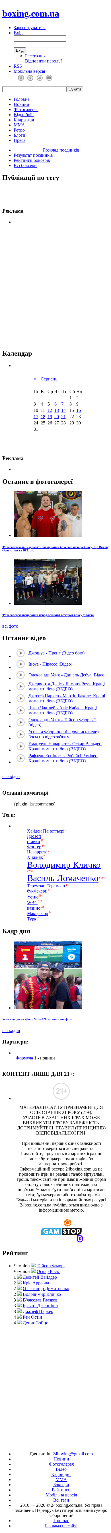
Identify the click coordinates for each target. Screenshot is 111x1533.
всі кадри (11, 1030)
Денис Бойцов (37, 1322)
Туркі (32, 918)
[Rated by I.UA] (42, 1444)
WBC (32, 902)
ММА (19, 124)
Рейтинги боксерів (32, 160)
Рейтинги (61, 1489)
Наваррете (37, 852)
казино (33, 908)
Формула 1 (26, 1057)
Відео (61, 1469)
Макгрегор (37, 913)
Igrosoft (34, 836)
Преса (19, 140)
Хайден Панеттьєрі (45, 831)
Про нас (61, 1520)
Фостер (34, 846)
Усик (32, 897)
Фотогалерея (26, 109)
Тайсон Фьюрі (51, 1265)
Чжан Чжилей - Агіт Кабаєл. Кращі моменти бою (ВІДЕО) (62, 710)
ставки (33, 841)
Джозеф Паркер (38, 1311)
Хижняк (35, 857)
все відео (11, 776)
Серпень (49, 378)
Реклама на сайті (61, 1525)
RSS (18, 66)
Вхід (18, 32)
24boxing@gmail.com (73, 1453)
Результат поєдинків (33, 155)
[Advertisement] (55, 1385)
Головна (22, 99)
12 (50, 410)
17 (36, 416)
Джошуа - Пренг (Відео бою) (56, 652)
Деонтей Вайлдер (40, 1277)
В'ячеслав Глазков (40, 1300)
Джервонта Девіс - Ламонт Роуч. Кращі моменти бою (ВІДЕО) (66, 686)
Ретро (19, 130)
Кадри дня (24, 119)
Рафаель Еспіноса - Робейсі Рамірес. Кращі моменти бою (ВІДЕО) (63, 758)
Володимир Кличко (64, 865)
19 (50, 416)
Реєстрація (35, 55)
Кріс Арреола (36, 1282)
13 (56, 410)
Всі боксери (25, 165)
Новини (21, 104)
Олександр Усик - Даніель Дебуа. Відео (66, 674)
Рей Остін (32, 1317)
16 (78, 410)
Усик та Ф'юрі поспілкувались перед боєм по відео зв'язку (63, 734)
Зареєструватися (30, 27)
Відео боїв (24, 114)
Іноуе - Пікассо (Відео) (50, 664)
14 (63, 410)
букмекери (37, 891)
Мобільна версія (29, 71)
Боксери (61, 1484)
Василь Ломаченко (62, 878)
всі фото (10, 626)
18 (43, 416)
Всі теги (61, 1500)
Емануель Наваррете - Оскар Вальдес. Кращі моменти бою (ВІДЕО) (65, 746)
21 (63, 416)
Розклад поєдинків (61, 150)
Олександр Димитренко (46, 1288)
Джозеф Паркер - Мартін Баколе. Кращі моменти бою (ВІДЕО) (66, 698)
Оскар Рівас (48, 1271)
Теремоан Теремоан (46, 885)
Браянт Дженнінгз (40, 1305)
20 (56, 416)
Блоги (19, 135)
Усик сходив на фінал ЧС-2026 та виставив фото (37, 1019)
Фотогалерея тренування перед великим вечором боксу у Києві (48, 615)
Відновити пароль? (43, 61)
